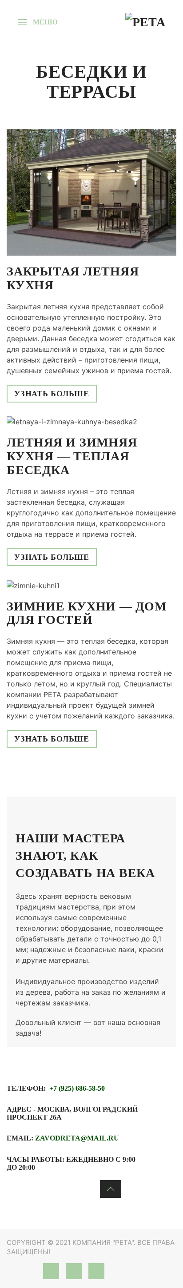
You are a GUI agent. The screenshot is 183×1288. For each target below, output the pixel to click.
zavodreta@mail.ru (77, 1138)
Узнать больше (51, 393)
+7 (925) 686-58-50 (77, 1088)
